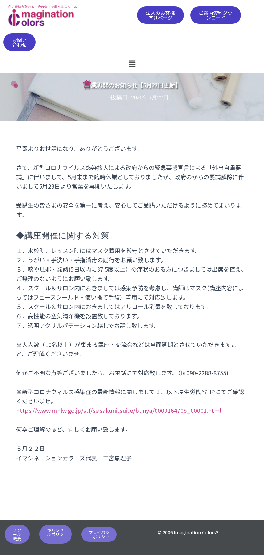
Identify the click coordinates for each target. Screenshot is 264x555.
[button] (160, 15)
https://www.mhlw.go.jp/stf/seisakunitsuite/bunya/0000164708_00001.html (118, 410)
